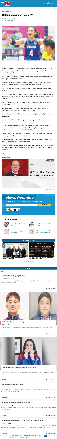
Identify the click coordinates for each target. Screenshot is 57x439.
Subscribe (52, 3)
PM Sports (6, 12)
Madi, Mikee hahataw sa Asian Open (14, 322)
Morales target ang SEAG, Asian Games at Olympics (19, 367)
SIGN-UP (44, 204)
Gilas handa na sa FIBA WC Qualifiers (12, 384)
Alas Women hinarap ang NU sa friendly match (15, 402)
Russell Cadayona (5, 278)
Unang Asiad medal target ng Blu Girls (13, 276)
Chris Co (4, 19)
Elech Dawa (4, 423)
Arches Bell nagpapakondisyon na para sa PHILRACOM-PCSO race (22, 420)
